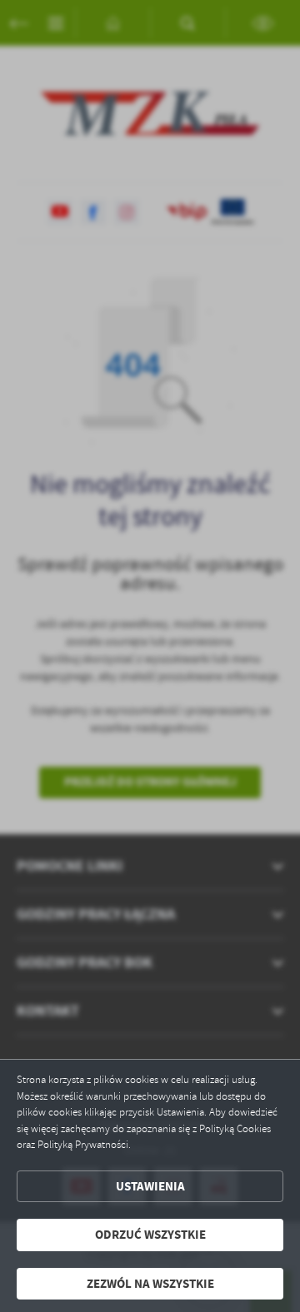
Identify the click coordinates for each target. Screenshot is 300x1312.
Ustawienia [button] (150, 1186)
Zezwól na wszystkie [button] (150, 1283)
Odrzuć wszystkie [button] (150, 1234)
